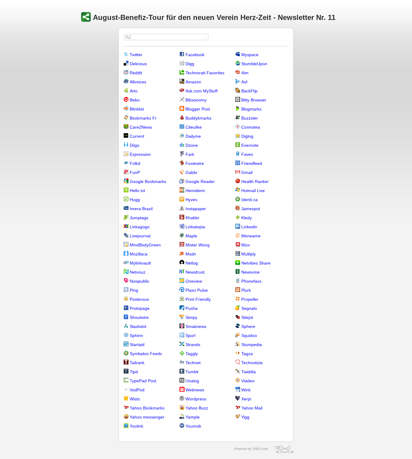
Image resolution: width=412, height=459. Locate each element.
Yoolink (136, 426)
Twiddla (248, 371)
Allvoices (138, 81)
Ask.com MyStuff (201, 90)
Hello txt (137, 190)
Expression (140, 154)
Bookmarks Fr (143, 118)
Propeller (249, 299)
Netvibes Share (256, 263)
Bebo (135, 100)
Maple (191, 235)
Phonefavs (251, 281)
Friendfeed (251, 163)
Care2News (141, 127)
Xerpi (246, 398)
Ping (134, 290)
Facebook (194, 54)
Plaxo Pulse (196, 290)
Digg (189, 63)
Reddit (136, 72)
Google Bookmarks (148, 181)
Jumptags (139, 217)
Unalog (192, 380)
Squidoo (249, 335)
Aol (244, 81)
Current (137, 136)
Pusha (191, 308)
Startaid (137, 344)
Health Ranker (255, 181)
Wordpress (195, 398)
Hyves (191, 199)
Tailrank (137, 362)
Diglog (247, 136)
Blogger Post (197, 109)
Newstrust (194, 272)
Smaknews (195, 326)
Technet (193, 362)
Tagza (247, 353)
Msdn (190, 254)
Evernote (249, 145)
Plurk (246, 290)
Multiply (248, 254)
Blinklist (137, 109)
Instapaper (195, 208)
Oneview (193, 281)
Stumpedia (251, 344)
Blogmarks (251, 109)
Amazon (193, 81)
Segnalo (249, 308)
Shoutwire (139, 317)
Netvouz (137, 272)
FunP (135, 172)
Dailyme (193, 136)
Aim (245, 72)
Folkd (135, 163)
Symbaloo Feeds (146, 353)
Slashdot (138, 326)
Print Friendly (198, 299)
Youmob (193, 426)
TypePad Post (143, 380)
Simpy (191, 317)
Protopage (140, 308)
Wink (246, 389)
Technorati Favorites (204, 72)
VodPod (137, 389)
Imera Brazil (141, 208)
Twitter (136, 54)
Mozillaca (138, 254)
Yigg (245, 417)
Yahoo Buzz (196, 408)
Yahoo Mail (251, 408)
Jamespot (250, 208)
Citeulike (193, 127)
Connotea (250, 127)
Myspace (249, 54)
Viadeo (248, 380)
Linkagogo (140, 226)
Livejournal (140, 235)
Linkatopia (195, 226)
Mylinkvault (140, 263)
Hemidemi (195, 190)
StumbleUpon (254, 63)
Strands (192, 344)
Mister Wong (197, 244)
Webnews (194, 389)
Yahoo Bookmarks (147, 408)
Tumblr (192, 371)
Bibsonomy (196, 100)
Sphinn (136, 335)
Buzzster (249, 118)
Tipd (134, 371)
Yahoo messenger (147, 417)
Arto (134, 90)
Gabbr (191, 172)
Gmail (246, 172)
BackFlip (249, 90)
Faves (247, 154)
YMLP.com (260, 449)
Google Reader (200, 181)
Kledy (246, 217)
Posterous (139, 299)
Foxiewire (194, 163)
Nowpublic (139, 281)
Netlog (191, 263)
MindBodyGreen (145, 244)
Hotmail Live (253, 190)
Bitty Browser (253, 100)
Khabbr (192, 217)
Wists (135, 398)
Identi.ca (249, 199)
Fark (189, 154)
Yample (192, 417)
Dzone (191, 145)
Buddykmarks (198, 118)
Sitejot (247, 317)
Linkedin (249, 226)
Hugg (135, 199)
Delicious (138, 63)
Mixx (245, 244)
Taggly (191, 353)
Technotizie (252, 362)
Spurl (190, 335)
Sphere (248, 326)
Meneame (251, 235)
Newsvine (250, 272)
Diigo (134, 145)
